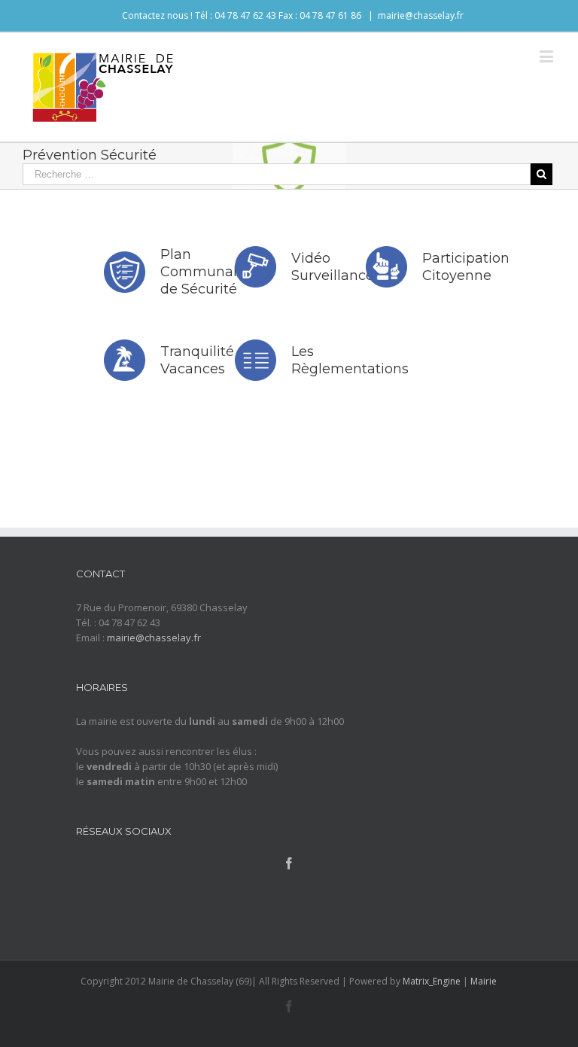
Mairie (483, 981)
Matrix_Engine (432, 981)
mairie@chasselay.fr (421, 15)
